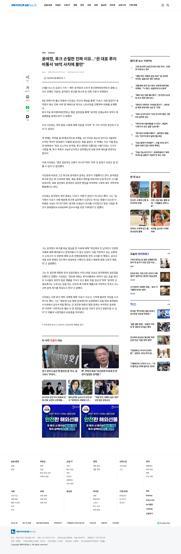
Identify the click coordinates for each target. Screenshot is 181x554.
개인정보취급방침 (42, 523)
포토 (147, 491)
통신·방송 (70, 469)
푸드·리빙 (96, 506)
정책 (41, 466)
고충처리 (104, 523)
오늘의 (139, 254)
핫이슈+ (122, 503)
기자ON (149, 509)
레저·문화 (96, 510)
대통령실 (149, 466)
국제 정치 (43, 499)
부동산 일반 (44, 476)
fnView (149, 495)
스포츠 (95, 503)
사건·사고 (14, 496)
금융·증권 (48, 5)
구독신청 (92, 523)
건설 (41, 469)
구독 (27, 111)
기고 (121, 469)
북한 (147, 473)
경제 (75, 5)
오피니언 (122, 5)
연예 (94, 496)
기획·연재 (133, 5)
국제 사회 (43, 503)
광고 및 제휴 (26, 523)
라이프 (112, 5)
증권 (12, 469)
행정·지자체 (15, 503)
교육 (12, 506)
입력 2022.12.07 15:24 (56, 72)
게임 (68, 473)
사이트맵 (115, 523)
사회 (89, 5)
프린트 (28, 100)
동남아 (104, 5)
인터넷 (69, 476)
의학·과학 (70, 484)
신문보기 (149, 513)
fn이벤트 (149, 504)
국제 (96, 5)
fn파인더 (123, 496)
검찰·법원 (14, 499)
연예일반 (51, 53)
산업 (68, 466)
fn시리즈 (123, 499)
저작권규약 (58, 523)
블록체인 (70, 480)
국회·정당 (149, 469)
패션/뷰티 (96, 499)
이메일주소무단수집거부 (75, 523)
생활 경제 (96, 469)
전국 (12, 510)
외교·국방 (149, 476)
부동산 (58, 5)
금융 (12, 466)
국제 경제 (43, 496)
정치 (82, 5)
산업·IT (67, 5)
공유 (27, 81)
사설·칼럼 (123, 466)
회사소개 (14, 523)
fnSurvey (150, 500)
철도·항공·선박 (45, 473)
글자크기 (27, 91)
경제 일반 (96, 466)
